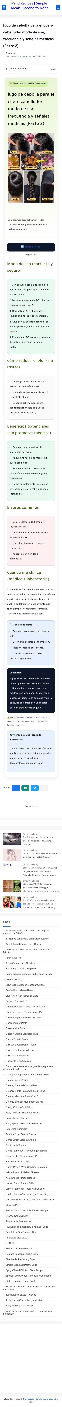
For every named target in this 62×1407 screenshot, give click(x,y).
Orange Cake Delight (17, 1215)
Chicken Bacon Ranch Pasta (21, 1044)
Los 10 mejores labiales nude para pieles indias (30, 1199)
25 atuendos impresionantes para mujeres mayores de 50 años (26, 932)
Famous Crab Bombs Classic (21, 1134)
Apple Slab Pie (13, 957)
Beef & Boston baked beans (20, 990)
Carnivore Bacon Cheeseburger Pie (24, 1012)
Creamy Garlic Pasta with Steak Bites (25, 1090)
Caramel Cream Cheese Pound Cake (25, 1006)
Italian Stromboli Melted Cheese (22, 1172)
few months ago (32, 834)
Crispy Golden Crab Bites (19, 1107)
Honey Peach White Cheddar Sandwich (26, 1167)
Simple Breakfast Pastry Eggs (21, 1264)
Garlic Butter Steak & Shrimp (21, 1139)
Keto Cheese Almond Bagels (20, 1177)
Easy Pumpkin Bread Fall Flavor (22, 1112)
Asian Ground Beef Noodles (20, 963)
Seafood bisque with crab (19, 1248)
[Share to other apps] (44, 788)
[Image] (12, 839)
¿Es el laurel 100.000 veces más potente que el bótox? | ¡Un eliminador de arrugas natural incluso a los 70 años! (41, 888)
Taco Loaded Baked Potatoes (21, 1294)
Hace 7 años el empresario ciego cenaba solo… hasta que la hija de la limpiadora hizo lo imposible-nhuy (40, 904)
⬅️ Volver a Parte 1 (31, 247)
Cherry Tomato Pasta (17, 1039)
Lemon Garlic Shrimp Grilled (20, 1183)
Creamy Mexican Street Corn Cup (23, 1096)
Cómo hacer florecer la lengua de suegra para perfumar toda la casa (28, 1067)
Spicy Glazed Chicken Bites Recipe (24, 1270)
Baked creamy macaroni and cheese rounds (29, 974)
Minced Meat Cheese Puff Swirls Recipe (27, 1210)
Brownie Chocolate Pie (17, 1001)
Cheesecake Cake (15, 1028)
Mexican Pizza (13, 1205)
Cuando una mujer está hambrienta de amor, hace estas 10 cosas (40, 855)
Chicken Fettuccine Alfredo (20, 1050)
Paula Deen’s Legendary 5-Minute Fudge (27, 1226)
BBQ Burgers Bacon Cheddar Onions (25, 984)
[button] (16, 788)
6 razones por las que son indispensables (27, 938)
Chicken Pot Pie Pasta (17, 1055)
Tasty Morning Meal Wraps (20, 1305)
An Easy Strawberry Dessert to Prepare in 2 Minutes (27, 951)
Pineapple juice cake (16, 1237)
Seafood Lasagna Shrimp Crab (22, 1254)
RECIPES (11, 1243)
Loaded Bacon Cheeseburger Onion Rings (28, 1194)
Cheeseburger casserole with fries (23, 1017)
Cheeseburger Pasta (16, 1023)
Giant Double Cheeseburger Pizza (23, 1156)
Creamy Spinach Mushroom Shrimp (24, 1101)
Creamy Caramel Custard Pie (21, 1085)
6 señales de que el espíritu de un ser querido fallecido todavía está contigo (40, 841)
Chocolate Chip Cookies (18, 1061)
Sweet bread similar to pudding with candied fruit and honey (29, 1288)
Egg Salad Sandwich (16, 1129)
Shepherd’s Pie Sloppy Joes (20, 1259)
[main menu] (4, 7)
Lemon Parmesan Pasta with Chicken (25, 1188)
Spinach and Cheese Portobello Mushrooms (29, 1275)
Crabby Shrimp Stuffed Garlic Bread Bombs (28, 1074)
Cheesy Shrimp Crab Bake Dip (22, 1033)
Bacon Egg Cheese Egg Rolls (21, 968)
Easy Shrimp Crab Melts (18, 1118)
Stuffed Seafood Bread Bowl (20, 1281)
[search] (58, 7)
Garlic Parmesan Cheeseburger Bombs (26, 1150)
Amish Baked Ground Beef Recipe (23, 944)
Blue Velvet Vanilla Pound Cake (22, 995)
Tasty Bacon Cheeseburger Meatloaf (25, 1300)
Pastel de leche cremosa (18, 1221)
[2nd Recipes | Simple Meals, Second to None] (31, 7)
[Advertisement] (31, 1358)
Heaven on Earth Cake (17, 1161)
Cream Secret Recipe (17, 1080)
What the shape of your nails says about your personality (27, 1312)
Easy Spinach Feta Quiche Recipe (23, 1123)
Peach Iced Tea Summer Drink (22, 1232)
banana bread (13, 979)
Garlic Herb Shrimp (16, 1145)
